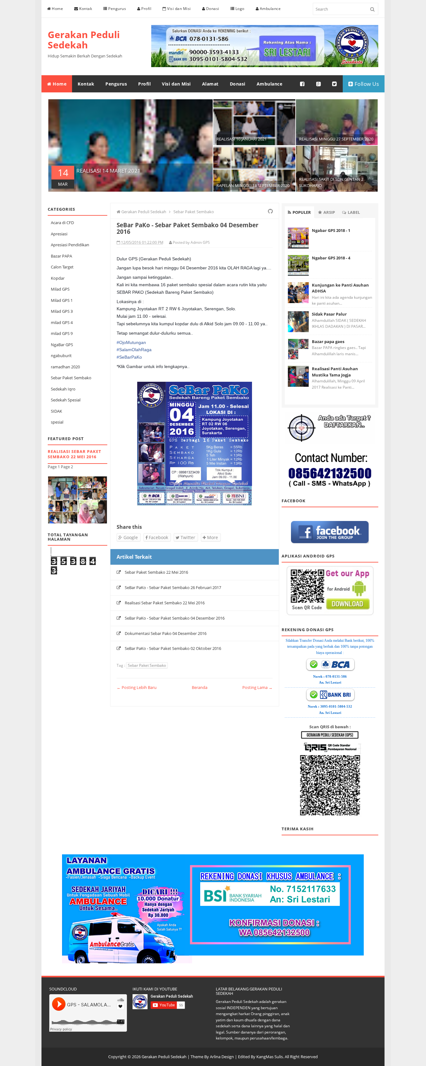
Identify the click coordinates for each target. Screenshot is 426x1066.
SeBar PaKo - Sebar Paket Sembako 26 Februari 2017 (173, 587)
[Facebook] (302, 84)
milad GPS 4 (62, 322)
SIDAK (56, 411)
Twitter (187, 537)
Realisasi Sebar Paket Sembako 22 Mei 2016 (74, 454)
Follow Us (366, 83)
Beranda (199, 687)
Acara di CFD (62, 222)
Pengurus (116, 8)
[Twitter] (335, 84)
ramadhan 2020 (65, 367)
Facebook (158, 537)
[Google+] (319, 84)
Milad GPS (60, 289)
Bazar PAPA (61, 256)
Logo (239, 8)
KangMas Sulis (269, 1056)
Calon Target (62, 267)
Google (130, 537)
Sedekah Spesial (65, 400)
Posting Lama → (257, 687)
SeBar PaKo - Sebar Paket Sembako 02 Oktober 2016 (173, 648)
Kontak (85, 8)
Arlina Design (222, 1056)
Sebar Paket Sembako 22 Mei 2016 (156, 572)
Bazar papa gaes (328, 341)
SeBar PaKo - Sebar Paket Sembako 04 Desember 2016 (175, 618)
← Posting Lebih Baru (137, 687)
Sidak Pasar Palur (329, 314)
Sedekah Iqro (63, 389)
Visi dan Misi (178, 8)
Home (57, 8)
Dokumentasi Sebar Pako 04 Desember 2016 (165, 633)
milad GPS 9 (62, 333)
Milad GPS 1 (62, 300)
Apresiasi (59, 234)
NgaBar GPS (62, 344)
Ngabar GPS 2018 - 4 (331, 258)
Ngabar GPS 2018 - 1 (331, 230)
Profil (146, 8)
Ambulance (270, 8)
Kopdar (58, 278)
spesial (57, 422)
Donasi (212, 8)
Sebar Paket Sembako (71, 378)
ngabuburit (61, 355)
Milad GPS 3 (62, 311)
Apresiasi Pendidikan (70, 245)
